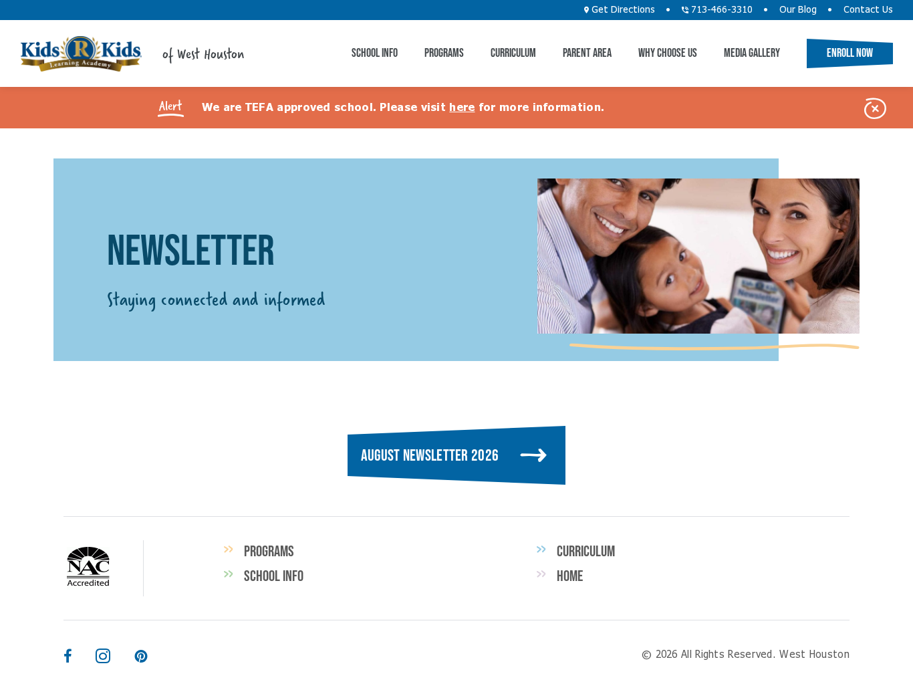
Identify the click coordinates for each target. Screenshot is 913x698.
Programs (444, 53)
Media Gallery (752, 53)
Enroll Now (850, 53)
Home (570, 575)
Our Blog (798, 10)
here (462, 107)
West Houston (81, 54)
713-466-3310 (720, 10)
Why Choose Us (667, 53)
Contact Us (868, 10)
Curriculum (513, 53)
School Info (375, 53)
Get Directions (622, 10)
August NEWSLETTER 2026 (430, 455)
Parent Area (587, 53)
